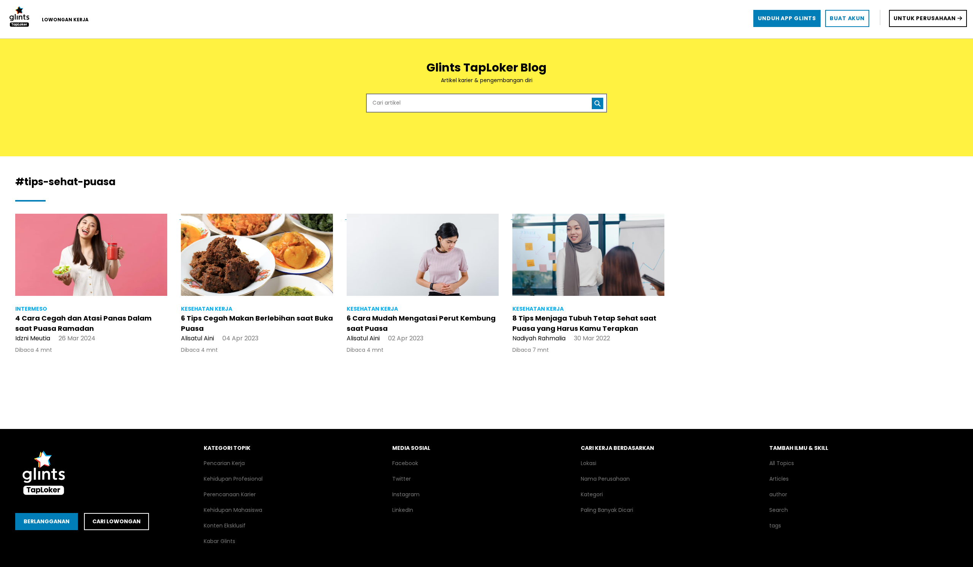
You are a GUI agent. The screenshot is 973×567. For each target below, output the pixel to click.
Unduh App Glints (787, 18)
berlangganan (47, 521)
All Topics (781, 463)
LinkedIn (402, 510)
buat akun (847, 18)
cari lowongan (116, 521)
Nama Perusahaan (605, 479)
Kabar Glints (219, 541)
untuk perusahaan (925, 18)
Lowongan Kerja (65, 19)
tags (775, 525)
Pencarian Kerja (224, 463)
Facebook (405, 463)
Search (778, 510)
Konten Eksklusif (225, 525)
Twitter (401, 479)
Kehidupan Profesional (233, 479)
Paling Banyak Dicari (607, 510)
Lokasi (588, 463)
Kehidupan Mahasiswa (233, 510)
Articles (779, 479)
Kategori (592, 494)
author (778, 494)
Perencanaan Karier (230, 494)
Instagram (406, 494)
